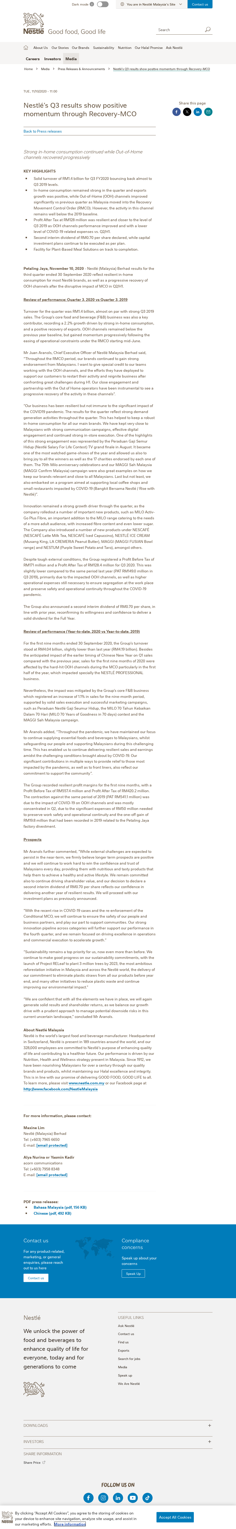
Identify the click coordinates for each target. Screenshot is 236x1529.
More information (70, 1523)
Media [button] (71, 58)
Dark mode (80, 4)
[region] (118, 1517)
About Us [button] (40, 47)
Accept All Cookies (175, 1517)
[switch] (103, 4)
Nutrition (125, 47)
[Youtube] (133, 1498)
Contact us (200, 4)
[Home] (65, 24)
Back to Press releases (43, 131)
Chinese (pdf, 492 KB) (52, 1213)
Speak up (125, 1375)
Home (26, 47)
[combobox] (178, 29)
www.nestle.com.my (86, 1082)
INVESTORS (117, 1441)
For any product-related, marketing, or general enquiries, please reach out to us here (44, 1259)
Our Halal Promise (149, 47)
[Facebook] (88, 1498)
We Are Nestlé (129, 1383)
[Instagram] (103, 1498)
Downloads (117, 1425)
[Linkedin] (118, 1498)
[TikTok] (147, 1498)
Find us (123, 1342)
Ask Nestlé (174, 47)
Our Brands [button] (80, 47)
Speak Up (133, 1273)
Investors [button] (52, 58)
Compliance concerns (135, 1243)
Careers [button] (33, 58)
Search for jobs (129, 1358)
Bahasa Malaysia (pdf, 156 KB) (60, 1207)
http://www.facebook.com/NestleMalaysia (61, 1088)
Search (207, 29)
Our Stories (60, 47)
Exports (123, 1350)
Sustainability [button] (103, 47)
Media (122, 1367)
